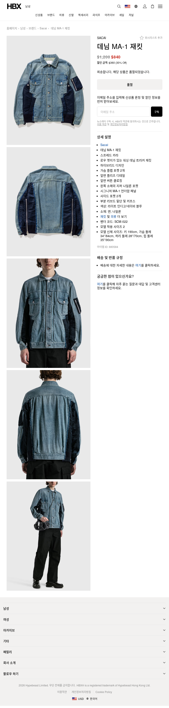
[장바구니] (152, 6)
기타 (6, 641)
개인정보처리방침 (119, 124)
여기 (138, 265)
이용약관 (62, 692)
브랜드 (33, 28)
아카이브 (9, 630)
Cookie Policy (104, 692)
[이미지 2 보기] (48, 201)
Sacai (43, 28)
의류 (113, 216)
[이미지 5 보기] (48, 536)
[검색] (119, 6)
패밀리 (7, 652)
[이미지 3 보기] (48, 313)
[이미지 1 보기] (48, 90)
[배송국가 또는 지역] (127, 6)
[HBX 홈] (14, 6)
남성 (27, 6)
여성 (6, 619)
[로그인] (145, 6)
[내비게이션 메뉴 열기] (160, 6)
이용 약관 (102, 124)
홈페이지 (12, 28)
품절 (130, 84)
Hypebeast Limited (37, 685)
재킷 (103, 216)
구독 (156, 112)
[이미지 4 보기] (48, 424)
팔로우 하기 (10, 673)
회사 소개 (9, 662)
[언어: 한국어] (136, 6)
